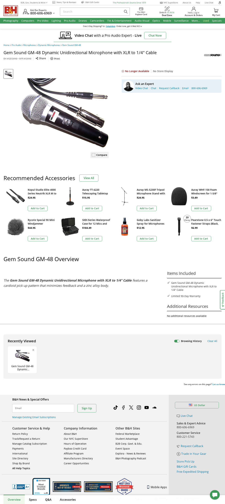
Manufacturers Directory (78, 458)
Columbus (110, 26)
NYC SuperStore (171, 2)
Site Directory (20, 458)
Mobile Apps (159, 487)
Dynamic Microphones (49, 45)
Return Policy (20, 433)
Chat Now (155, 35)
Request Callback (192, 446)
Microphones (29, 45)
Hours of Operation (75, 443)
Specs (33, 500)
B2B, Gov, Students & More (33, 2)
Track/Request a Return (26, 438)
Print (57, 58)
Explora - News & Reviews (130, 453)
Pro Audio (16, 45)
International (20, 453)
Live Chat (209, 2)
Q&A (48, 500)
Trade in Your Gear (193, 454)
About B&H (70, 433)
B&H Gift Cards (187, 467)
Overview (14, 500)
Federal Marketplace (127, 433)
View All (89, 178)
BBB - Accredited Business (21, 486)
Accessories (68, 500)
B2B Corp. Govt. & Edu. (128, 443)
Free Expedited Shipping (193, 472)
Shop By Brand (21, 463)
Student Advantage (126, 438)
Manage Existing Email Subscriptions (34, 417)
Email (18, 408)
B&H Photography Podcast (130, 458)
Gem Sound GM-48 (71, 45)
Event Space (122, 448)
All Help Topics (21, 468)
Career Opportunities (76, 463)
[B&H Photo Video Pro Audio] (12, 10)
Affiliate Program (73, 453)
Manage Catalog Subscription (29, 443)
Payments (18, 448)
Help (198, 2)
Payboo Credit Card (75, 448)
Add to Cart (38, 208)
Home (6, 45)
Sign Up (87, 408)
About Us (187, 2)
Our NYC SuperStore (76, 438)
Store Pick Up (185, 461)
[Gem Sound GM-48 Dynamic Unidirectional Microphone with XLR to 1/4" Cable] (65, 113)
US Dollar (199, 405)
